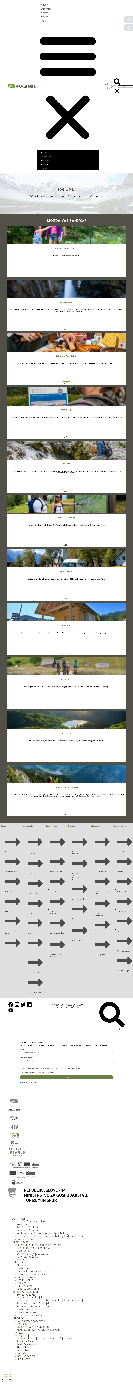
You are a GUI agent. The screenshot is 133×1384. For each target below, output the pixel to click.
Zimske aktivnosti (27, 1239)
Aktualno (66, 733)
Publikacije (23, 1359)
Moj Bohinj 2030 (26, 1356)
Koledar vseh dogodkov (31, 1321)
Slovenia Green (26, 1341)
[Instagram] (17, 1004)
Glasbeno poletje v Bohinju (33, 1326)
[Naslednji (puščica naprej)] (8, 1375)
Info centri (66, 625)
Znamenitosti (46, 9)
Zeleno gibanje (21, 1335)
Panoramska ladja (27, 1256)
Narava (21, 1259)
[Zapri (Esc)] (20, 1373)
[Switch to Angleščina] (107, 85)
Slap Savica (23, 1250)
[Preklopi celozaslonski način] (8, 1373)
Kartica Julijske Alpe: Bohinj (33, 1271)
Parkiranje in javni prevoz (66, 571)
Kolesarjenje (66, 679)
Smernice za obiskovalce (66, 248)
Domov (4, 826)
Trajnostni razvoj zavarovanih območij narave (44, 1338)
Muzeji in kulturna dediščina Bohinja (39, 1245)
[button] (68, 86)
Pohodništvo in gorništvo (66, 787)
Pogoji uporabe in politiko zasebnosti (51, 1068)
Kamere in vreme (27, 1277)
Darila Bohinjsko (27, 1312)
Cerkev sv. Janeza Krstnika (32, 1253)
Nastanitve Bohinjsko (29, 1309)
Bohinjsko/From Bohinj (66, 356)
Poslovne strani (119, 826)
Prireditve (44, 16)
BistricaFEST (24, 1323)
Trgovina (44, 20)
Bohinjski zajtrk (26, 1294)
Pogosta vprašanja (66, 518)
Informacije (45, 12)
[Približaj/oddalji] (2, 1373)
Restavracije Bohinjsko (30, 1297)
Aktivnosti (44, 5)
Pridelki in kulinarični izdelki (34, 1306)
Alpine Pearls (24, 1347)
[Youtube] (11, 1010)
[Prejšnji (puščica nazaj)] (2, 1375)
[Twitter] (23, 1004)
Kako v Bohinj (25, 1285)
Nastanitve (23, 1268)
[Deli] (14, 1373)
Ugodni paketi (25, 1280)
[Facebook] (11, 1004)
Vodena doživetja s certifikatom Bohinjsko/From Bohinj (50, 1236)
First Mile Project (27, 1344)
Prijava (66, 1077)
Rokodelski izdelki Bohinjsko (34, 1303)
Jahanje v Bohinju (27, 1230)
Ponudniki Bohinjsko (29, 1315)
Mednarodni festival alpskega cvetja (38, 1329)
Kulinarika (72, 826)
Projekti (21, 1353)
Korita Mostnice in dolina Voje (35, 1247)
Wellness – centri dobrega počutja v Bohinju (43, 1233)
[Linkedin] (29, 1004)
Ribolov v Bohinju (27, 1227)
